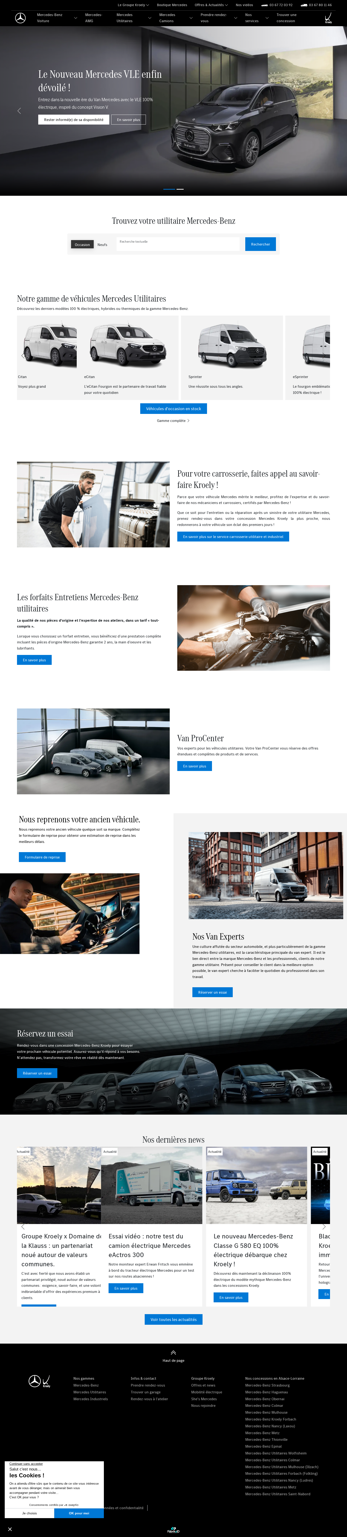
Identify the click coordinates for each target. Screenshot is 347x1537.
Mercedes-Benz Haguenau (266, 1392)
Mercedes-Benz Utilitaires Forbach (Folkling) (281, 1473)
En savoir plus (128, 119)
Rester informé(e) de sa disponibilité (73, 119)
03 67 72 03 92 (281, 5)
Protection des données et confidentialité (109, 1507)
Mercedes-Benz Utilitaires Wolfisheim (276, 1453)
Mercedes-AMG (93, 17)
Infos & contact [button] (143, 1378)
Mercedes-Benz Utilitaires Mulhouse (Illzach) (281, 1466)
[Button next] (324, 356)
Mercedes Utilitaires (124, 17)
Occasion (82, 244)
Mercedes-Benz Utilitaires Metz (270, 1487)
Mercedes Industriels (90, 1398)
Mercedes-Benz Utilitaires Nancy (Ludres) (279, 1480)
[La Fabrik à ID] (173, 1529)
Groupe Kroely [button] (203, 1378)
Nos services (251, 17)
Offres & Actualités (209, 5)
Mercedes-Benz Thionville (266, 1439)
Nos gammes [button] (83, 1378)
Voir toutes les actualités (174, 1319)
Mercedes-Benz (86, 1385)
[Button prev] (23, 356)
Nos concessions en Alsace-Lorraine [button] (274, 1378)
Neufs (102, 244)
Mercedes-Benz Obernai (264, 1398)
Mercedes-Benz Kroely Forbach (270, 1419)
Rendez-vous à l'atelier (149, 1398)
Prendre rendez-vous (214, 17)
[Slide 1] (180, 189)
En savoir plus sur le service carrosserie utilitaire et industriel (233, 536)
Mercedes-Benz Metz (262, 1432)
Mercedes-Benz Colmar (264, 1405)
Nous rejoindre (203, 1405)
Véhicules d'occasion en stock (173, 408)
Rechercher (260, 244)
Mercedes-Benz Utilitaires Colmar (272, 1460)
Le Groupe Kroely (131, 5)
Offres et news (203, 1385)
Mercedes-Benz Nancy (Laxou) (270, 1426)
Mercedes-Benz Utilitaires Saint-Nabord (277, 1493)
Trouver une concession (286, 17)
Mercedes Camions (167, 17)
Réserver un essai (212, 992)
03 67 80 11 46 (320, 5)
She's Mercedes (204, 1398)
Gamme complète (171, 420)
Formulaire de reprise (42, 857)
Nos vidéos (244, 5)
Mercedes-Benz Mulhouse (266, 1412)
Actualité (130, 1152)
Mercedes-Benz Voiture (49, 17)
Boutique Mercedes (172, 5)
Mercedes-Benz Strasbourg (267, 1385)
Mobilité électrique (206, 1392)
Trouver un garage (146, 1392)
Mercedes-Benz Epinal (263, 1446)
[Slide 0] (169, 189)
